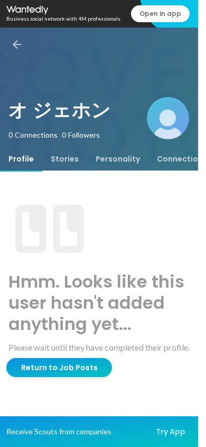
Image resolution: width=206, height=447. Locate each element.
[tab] (21, 159)
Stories (65, 159)
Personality (118, 159)
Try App (170, 431)
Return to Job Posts (59, 367)
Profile (21, 159)
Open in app (160, 13)
